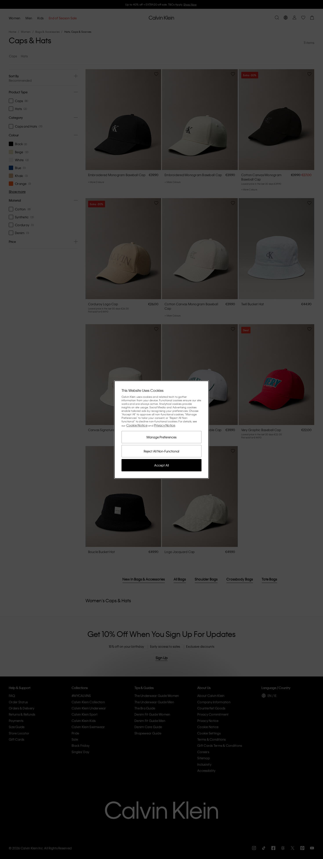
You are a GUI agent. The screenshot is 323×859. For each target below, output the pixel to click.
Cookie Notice (136, 425)
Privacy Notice (164, 425)
